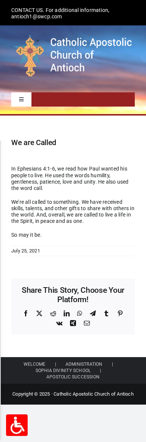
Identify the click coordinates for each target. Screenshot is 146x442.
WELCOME (34, 364)
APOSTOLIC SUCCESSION (73, 377)
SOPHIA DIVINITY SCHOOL (63, 370)
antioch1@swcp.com (36, 16)
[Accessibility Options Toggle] (17, 425)
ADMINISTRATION (84, 364)
